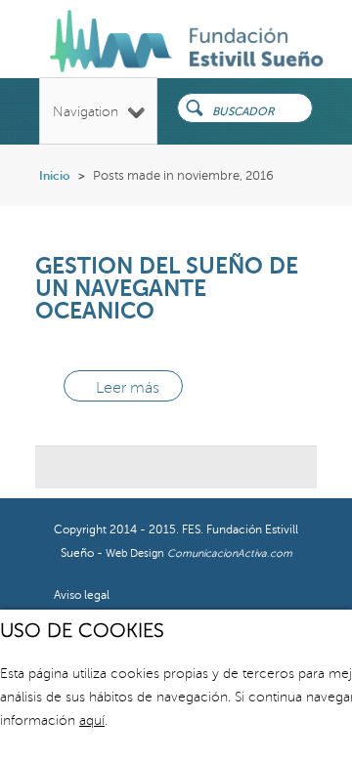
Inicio (54, 176)
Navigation (85, 112)
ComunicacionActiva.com (229, 553)
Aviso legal (82, 595)
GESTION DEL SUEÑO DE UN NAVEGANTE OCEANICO (166, 288)
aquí (92, 720)
